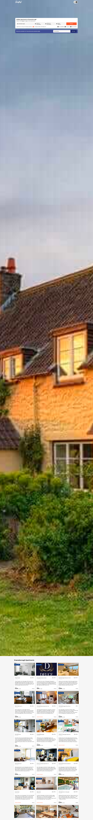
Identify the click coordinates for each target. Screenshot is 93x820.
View (32, 688)
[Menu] (76, 2)
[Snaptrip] (18, 2)
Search (71, 23)
